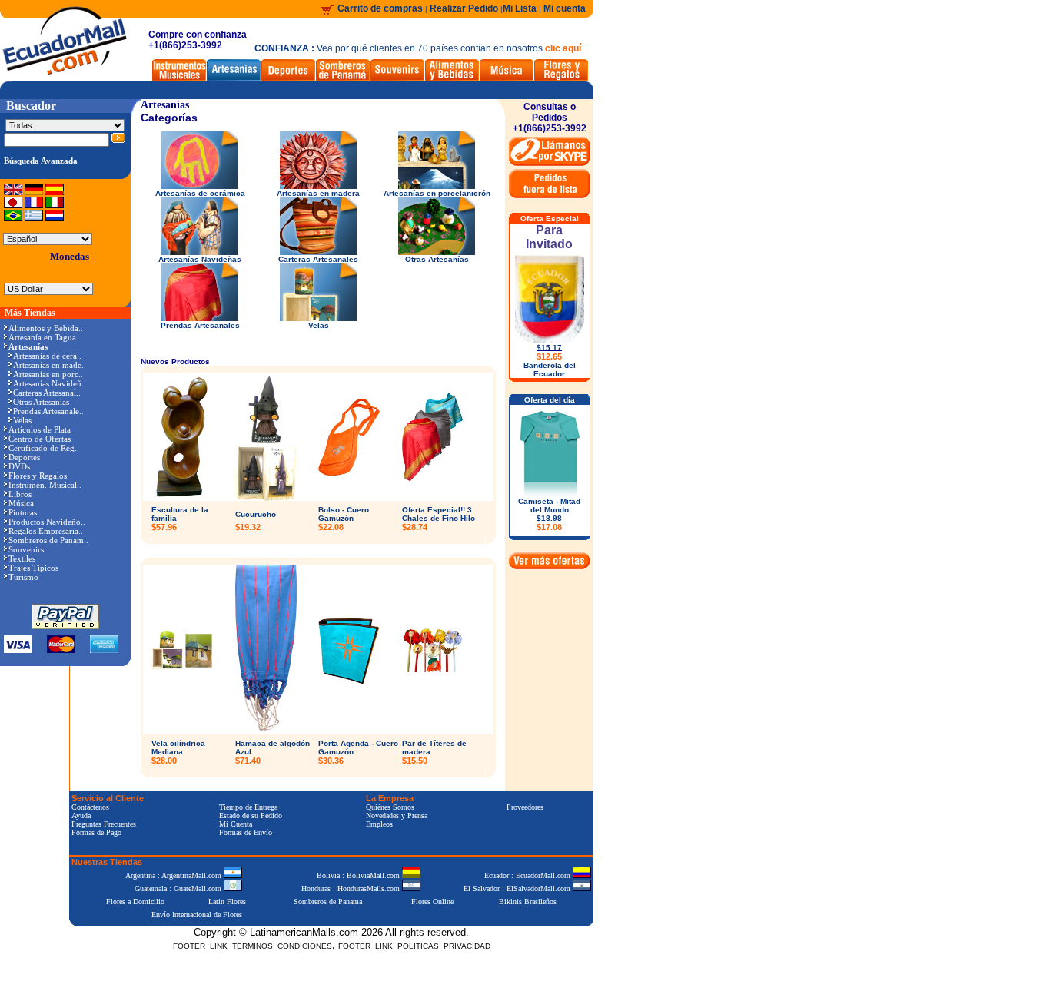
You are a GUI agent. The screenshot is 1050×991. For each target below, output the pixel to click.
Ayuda (81, 815)
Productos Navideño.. (46, 521)
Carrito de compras (380, 8)
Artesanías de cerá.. (47, 355)
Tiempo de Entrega (248, 807)
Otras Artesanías (41, 401)
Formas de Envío (245, 832)
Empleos (379, 824)
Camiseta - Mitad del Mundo (549, 514)
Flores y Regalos (37, 475)
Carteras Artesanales (318, 259)
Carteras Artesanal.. (47, 392)
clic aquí (563, 48)
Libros (20, 494)
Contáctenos (90, 807)
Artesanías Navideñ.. (49, 383)
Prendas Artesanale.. (48, 411)
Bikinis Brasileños (528, 901)
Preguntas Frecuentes (103, 824)
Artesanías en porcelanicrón (437, 193)
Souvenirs (26, 549)
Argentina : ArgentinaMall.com (174, 875)
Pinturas (22, 512)
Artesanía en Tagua (42, 337)
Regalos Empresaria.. (45, 530)
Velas (22, 420)
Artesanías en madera (318, 193)
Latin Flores (227, 901)
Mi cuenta (564, 8)
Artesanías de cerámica (200, 193)
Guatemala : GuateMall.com (179, 888)
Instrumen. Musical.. (44, 484)
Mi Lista (520, 8)
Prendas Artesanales (200, 325)
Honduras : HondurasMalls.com (351, 888)
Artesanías (165, 105)
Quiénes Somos (390, 807)
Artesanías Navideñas (199, 259)
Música (21, 503)
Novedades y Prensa (396, 815)
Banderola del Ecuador (549, 369)
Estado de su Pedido (250, 815)
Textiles (21, 558)
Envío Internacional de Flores (196, 914)
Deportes (24, 457)
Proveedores (525, 807)
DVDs (19, 466)
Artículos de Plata (39, 429)
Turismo (23, 577)
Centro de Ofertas (39, 438)
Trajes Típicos (33, 567)
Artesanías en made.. (49, 365)
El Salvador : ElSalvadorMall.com (518, 888)
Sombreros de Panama (328, 901)
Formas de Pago (96, 832)
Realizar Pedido (465, 8)
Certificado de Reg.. (43, 447)
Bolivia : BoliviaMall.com (359, 875)
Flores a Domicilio (135, 901)
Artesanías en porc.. (48, 374)
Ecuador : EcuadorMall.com (528, 875)
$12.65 (549, 356)
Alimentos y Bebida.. (45, 328)
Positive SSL (331, 969)
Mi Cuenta (235, 824)
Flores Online (432, 901)
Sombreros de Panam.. (48, 540)
